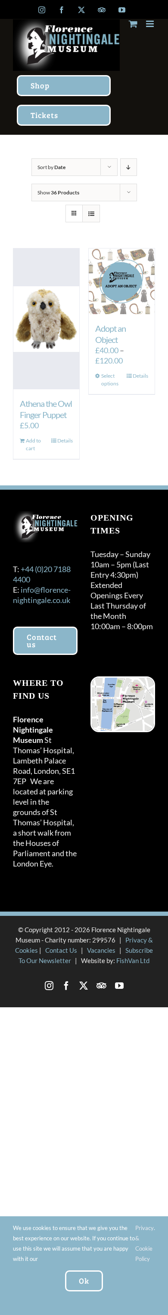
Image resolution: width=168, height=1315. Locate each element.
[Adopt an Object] (122, 281)
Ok (84, 1281)
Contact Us (61, 950)
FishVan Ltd (132, 960)
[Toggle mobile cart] (133, 23)
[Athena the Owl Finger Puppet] (46, 318)
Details (65, 440)
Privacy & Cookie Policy (144, 1243)
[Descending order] (128, 167)
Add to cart (33, 444)
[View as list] (91, 213)
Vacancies (101, 950)
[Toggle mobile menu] (150, 23)
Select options (109, 380)
